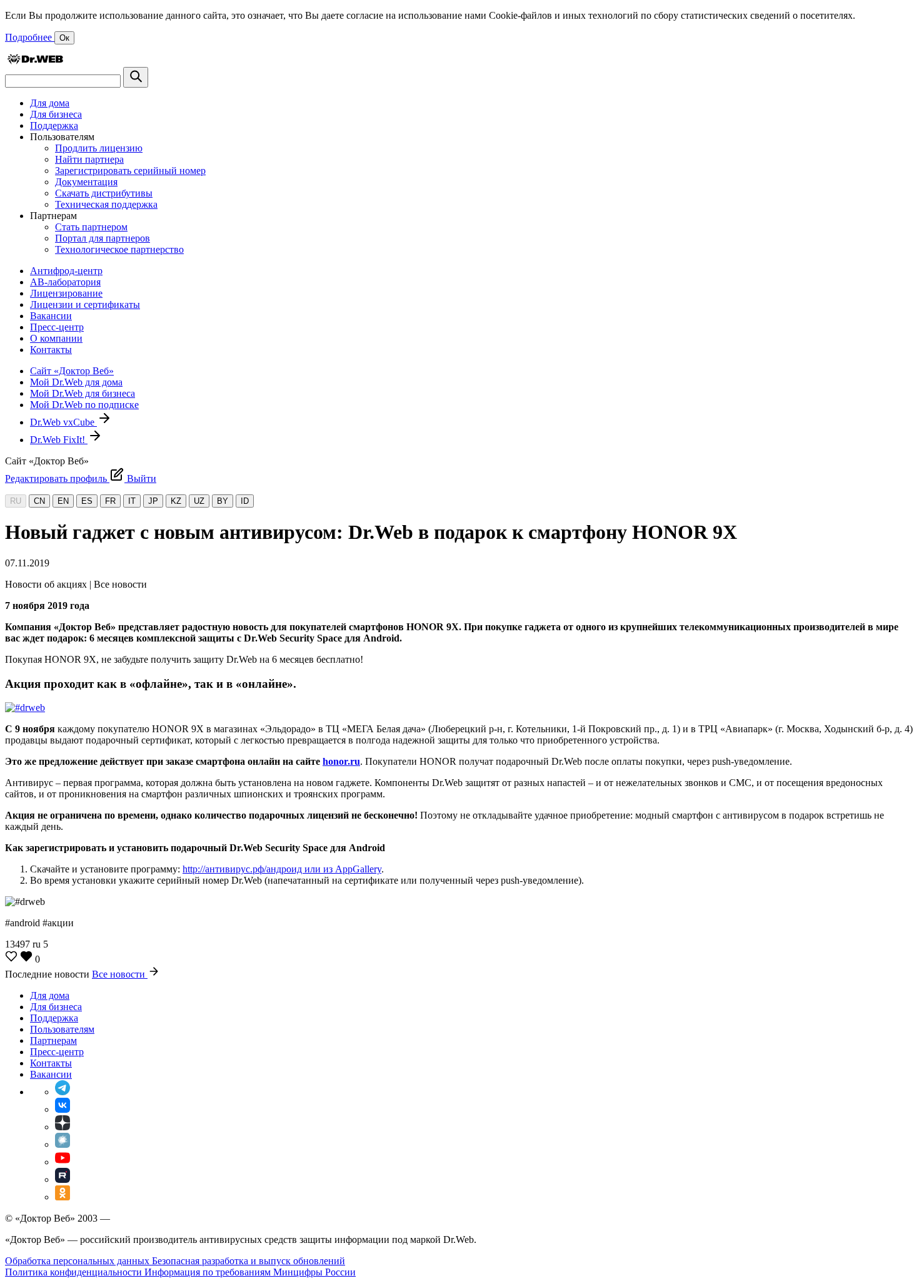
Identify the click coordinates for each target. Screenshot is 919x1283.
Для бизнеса (56, 114)
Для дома (49, 103)
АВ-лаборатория (65, 282)
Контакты (51, 349)
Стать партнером (91, 227)
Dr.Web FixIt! (59, 439)
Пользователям (62, 1029)
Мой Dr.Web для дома (76, 382)
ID (245, 501)
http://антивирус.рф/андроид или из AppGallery (282, 869)
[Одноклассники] (62, 1197)
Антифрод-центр (66, 270)
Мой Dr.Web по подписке (84, 404)
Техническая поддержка (106, 204)
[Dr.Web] (35, 61)
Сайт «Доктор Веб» (72, 370)
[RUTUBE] (62, 1179)
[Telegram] (62, 1091)
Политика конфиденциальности (74, 1272)
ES (87, 501)
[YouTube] (62, 1162)
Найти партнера (89, 159)
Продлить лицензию (99, 148)
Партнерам (53, 1040)
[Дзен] (62, 1127)
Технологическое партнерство (119, 249)
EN (63, 501)
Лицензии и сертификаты (85, 304)
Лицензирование (66, 293)
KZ (176, 501)
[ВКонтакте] (62, 1109)
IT (132, 501)
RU (15, 501)
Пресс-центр (57, 327)
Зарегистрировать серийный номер (130, 170)
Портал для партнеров (102, 238)
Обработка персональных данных (78, 1260)
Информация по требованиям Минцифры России (250, 1272)
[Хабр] (62, 1144)
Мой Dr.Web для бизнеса (82, 393)
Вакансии (51, 315)
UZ (199, 501)
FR (110, 501)
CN (39, 501)
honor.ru (341, 761)
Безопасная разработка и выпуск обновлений (248, 1260)
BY (222, 501)
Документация (86, 181)
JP (153, 501)
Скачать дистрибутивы (104, 193)
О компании (56, 338)
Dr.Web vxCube (63, 422)
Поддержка (54, 125)
